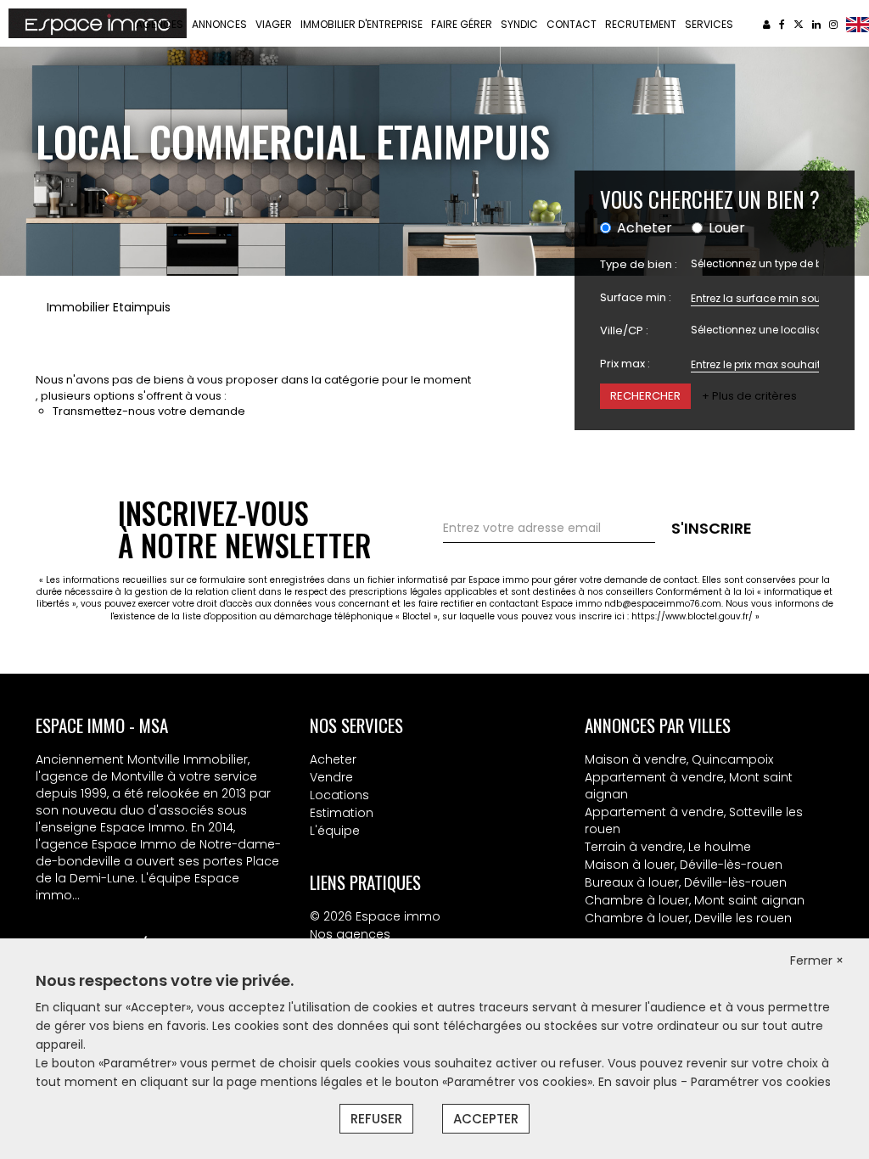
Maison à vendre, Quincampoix (679, 759)
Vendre (331, 777)
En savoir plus (639, 1081)
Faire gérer (461, 24)
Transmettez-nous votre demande (149, 411)
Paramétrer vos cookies (761, 1081)
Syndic (519, 24)
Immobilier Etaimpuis (109, 307)
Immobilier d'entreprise (361, 24)
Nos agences (350, 934)
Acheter (333, 759)
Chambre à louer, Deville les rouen (688, 918)
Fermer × (817, 960)
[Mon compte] (767, 24)
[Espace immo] (97, 22)
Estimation (341, 812)
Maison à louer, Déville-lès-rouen (683, 864)
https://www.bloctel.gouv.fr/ (692, 616)
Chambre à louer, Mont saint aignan (695, 900)
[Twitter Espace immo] (798, 24)
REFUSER (376, 1119)
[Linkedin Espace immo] (816, 24)
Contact (572, 24)
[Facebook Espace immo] (782, 24)
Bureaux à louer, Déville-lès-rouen (686, 882)
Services (709, 24)
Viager (273, 24)
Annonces (219, 24)
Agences (159, 24)
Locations (339, 795)
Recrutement (640, 24)
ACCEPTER (486, 1119)
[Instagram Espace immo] (833, 24)
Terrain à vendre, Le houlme (668, 846)
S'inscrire (711, 528)
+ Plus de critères (749, 396)
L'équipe (335, 830)
